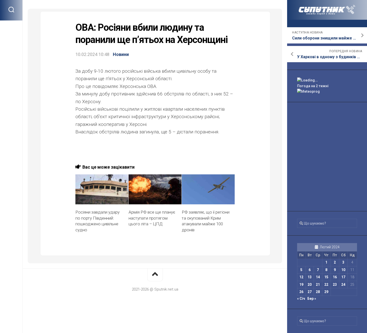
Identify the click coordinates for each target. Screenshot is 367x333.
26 (301, 292)
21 (318, 285)
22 (326, 285)
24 (343, 285)
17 (343, 277)
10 (343, 270)
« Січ (301, 299)
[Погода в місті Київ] (327, 80)
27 (310, 292)
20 (310, 285)
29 (326, 292)
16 (335, 277)
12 (301, 277)
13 (310, 277)
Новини (121, 54)
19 (301, 285)
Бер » (311, 299)
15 (326, 277)
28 (318, 292)
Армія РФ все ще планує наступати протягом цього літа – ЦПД (152, 218)
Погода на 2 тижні (313, 86)
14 (318, 277)
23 (335, 285)
